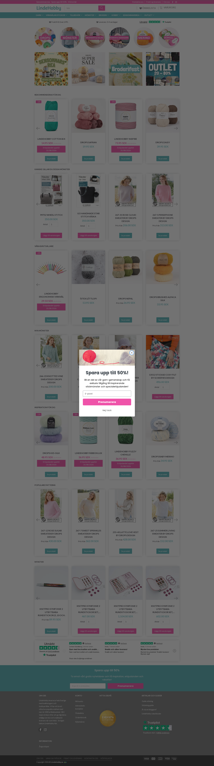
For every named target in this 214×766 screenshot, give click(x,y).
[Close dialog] (132, 353)
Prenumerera (107, 402)
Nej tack (107, 410)
